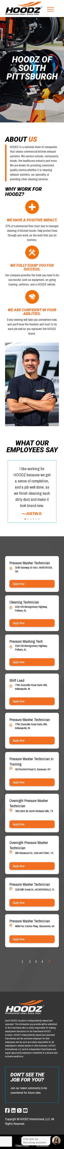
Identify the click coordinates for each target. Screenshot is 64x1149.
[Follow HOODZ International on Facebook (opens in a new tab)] (7, 1110)
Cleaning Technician (24, 602)
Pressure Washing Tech (26, 641)
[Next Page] (50, 961)
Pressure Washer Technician (29, 562)
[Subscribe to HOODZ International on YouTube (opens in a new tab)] (25, 1110)
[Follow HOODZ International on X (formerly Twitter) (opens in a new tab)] (19, 1110)
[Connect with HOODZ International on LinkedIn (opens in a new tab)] (13, 1110)
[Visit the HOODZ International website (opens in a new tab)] (23, 8)
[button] (25, 519)
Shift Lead (16, 680)
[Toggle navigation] (50, 8)
